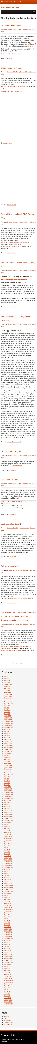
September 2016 (8, 891)
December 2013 (8, 956)
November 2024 (8, 700)
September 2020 (8, 798)
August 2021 (7, 777)
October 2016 (8, 889)
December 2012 (8, 980)
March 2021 (7, 787)
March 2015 (7, 927)
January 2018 (8, 860)
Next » (21, 664)
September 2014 (8, 938)
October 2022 (8, 749)
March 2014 (7, 950)
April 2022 (7, 761)
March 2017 (7, 879)
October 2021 (8, 773)
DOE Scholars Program (11, 451)
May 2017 (7, 875)
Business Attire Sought (11, 523)
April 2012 (7, 996)
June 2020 (7, 804)
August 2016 (7, 893)
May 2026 (7, 680)
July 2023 (6, 731)
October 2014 (8, 936)
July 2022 (6, 755)
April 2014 (7, 948)
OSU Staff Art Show (9, 479)
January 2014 (8, 954)
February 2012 (8, 1000)
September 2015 (8, 915)
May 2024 (7, 712)
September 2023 (8, 727)
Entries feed (7, 1020)
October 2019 (8, 818)
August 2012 (7, 988)
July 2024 (6, 708)
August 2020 (7, 800)
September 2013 (8, 962)
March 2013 (7, 974)
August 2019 (7, 822)
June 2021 (7, 781)
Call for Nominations (9, 566)
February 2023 (8, 741)
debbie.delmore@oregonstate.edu (12, 246)
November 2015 (8, 911)
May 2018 (7, 852)
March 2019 (7, 832)
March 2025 (7, 692)
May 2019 (7, 828)
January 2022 (8, 767)
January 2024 (8, 720)
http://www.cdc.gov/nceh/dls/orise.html (14, 280)
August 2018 (7, 846)
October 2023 (8, 725)
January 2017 (8, 883)
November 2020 (8, 794)
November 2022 (8, 747)
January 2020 (8, 812)
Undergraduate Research (14, 442)
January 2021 (8, 791)
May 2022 (7, 759)
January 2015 (8, 931)
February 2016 (8, 905)
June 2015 (7, 921)
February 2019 (8, 834)
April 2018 (7, 854)
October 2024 (8, 702)
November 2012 (8, 982)
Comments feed (8, 1022)
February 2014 (8, 952)
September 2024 (8, 704)
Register (6, 1016)
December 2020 (8, 793)
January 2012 (8, 1002)
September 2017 (8, 867)
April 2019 (7, 830)
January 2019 (8, 836)
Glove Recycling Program (12, 67)
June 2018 (7, 850)
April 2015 (7, 925)
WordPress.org (8, 1024)
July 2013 (6, 966)
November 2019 (8, 816)
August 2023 (7, 729)
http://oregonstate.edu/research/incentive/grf (15, 242)
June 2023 (7, 733)
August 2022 (7, 753)
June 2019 (7, 826)
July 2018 (6, 848)
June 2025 (7, 686)
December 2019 (8, 814)
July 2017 (6, 871)
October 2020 (8, 796)
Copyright (3, 1039)
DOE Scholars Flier (16, 466)
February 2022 (8, 765)
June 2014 (7, 944)
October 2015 (8, 913)
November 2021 (8, 771)
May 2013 (7, 970)
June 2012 (7, 992)
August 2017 (7, 869)
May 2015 (7, 923)
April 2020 (7, 806)
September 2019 (8, 820)
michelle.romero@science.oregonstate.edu (14, 86)
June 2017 (7, 873)
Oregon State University (11, 2)
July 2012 (6, 990)
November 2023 (8, 723)
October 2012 (8, 984)
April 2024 (7, 714)
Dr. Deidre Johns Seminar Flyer (11, 54)
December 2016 (8, 885)
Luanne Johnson (25, 29)
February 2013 (8, 976)
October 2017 (8, 865)
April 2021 (7, 785)
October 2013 (8, 960)
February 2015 (8, 929)
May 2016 (7, 899)
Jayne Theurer (29, 44)
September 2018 (8, 844)
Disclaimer (4, 1041)
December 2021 (8, 769)
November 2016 (8, 887)
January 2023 (8, 743)
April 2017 (7, 877)
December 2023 (8, 722)
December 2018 (8, 838)
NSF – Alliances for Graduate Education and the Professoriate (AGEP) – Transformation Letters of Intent (18, 616)
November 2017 (8, 864)
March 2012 (7, 998)
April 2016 (7, 901)
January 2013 (8, 978)
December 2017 (8, 862)
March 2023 (7, 739)
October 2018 (8, 842)
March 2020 (7, 808)
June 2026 (7, 678)
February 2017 (8, 881)
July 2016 (6, 895)
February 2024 (8, 718)
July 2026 (6, 676)
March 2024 (7, 716)
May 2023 (7, 735)
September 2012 (8, 986)
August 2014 (7, 940)
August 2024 (7, 706)
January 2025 (8, 696)
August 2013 (7, 964)
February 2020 (8, 810)
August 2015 (7, 917)
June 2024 (7, 710)
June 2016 (7, 897)
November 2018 (8, 840)
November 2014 (8, 935)
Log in (5, 1018)
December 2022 (8, 745)
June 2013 (7, 968)
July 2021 (6, 779)
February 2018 (8, 858)
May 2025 (7, 688)
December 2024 (8, 698)
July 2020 (6, 802)
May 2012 (7, 994)
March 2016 (7, 903)
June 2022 (7, 757)
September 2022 (8, 751)
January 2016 (8, 907)
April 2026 (7, 682)
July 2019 (6, 824)
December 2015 (8, 909)
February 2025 (8, 694)
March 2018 (7, 856)
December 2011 (8, 1004)
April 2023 (7, 737)
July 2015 (6, 919)
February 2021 (8, 789)
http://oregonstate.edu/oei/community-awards (18, 598)
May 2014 (7, 946)
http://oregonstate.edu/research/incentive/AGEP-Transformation (16, 647)
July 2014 (6, 942)
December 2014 (8, 933)
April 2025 (7, 690)
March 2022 (7, 763)
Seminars (9, 58)
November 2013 (8, 958)
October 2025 (8, 684)
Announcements (11, 205)
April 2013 (7, 972)
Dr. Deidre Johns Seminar (12, 25)
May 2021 (7, 783)
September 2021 (8, 775)
